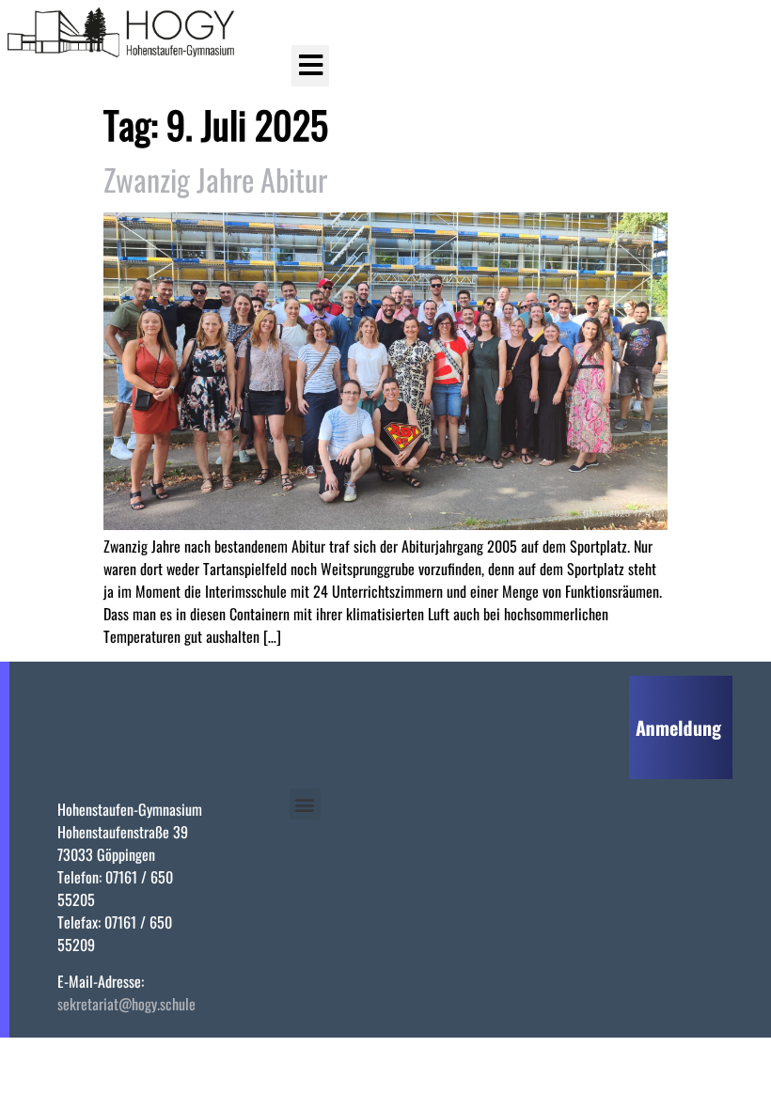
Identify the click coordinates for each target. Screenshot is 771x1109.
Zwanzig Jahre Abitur (215, 179)
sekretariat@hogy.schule (126, 1003)
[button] (310, 65)
